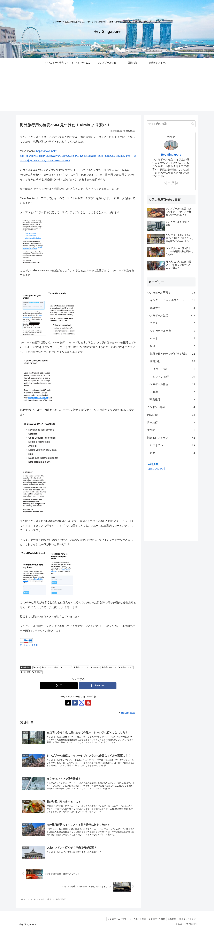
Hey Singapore (171, 154)
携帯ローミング (82, 667)
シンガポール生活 (137, 919)
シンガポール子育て (117, 919)
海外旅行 (26, 667)
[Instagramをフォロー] (81, 703)
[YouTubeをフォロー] (88, 703)
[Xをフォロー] (68, 703)
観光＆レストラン (187, 919)
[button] (192, 123)
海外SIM (96, 667)
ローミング (67, 667)
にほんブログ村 (29, 645)
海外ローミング (127, 667)
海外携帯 (26, 672)
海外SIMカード (110, 667)
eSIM (38, 667)
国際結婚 (172, 919)
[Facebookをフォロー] (75, 703)
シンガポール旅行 (51, 667)
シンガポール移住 (157, 919)
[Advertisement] (107, 91)
